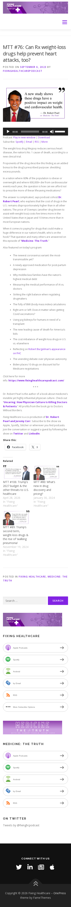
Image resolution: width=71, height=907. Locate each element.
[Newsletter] (41, 867)
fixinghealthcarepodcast (22, 71)
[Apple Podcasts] (52, 867)
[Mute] (52, 132)
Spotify (19, 141)
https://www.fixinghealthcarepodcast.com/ (36, 380)
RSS (37, 141)
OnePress (59, 893)
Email (29, 141)
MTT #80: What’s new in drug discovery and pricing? (44, 488)
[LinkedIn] (30, 867)
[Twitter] (19, 867)
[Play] (8, 132)
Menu (64, 22)
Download (44, 137)
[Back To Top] (36, 884)
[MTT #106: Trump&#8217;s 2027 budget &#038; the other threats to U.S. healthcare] (16, 472)
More (44, 141)
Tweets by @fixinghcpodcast (21, 825)
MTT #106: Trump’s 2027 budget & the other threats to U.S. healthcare (16, 488)
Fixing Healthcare (32, 576)
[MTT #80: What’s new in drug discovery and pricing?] (47, 472)
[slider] (60, 131)
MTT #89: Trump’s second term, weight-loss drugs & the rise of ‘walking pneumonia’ (15, 535)
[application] (35, 132)
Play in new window (24, 137)
